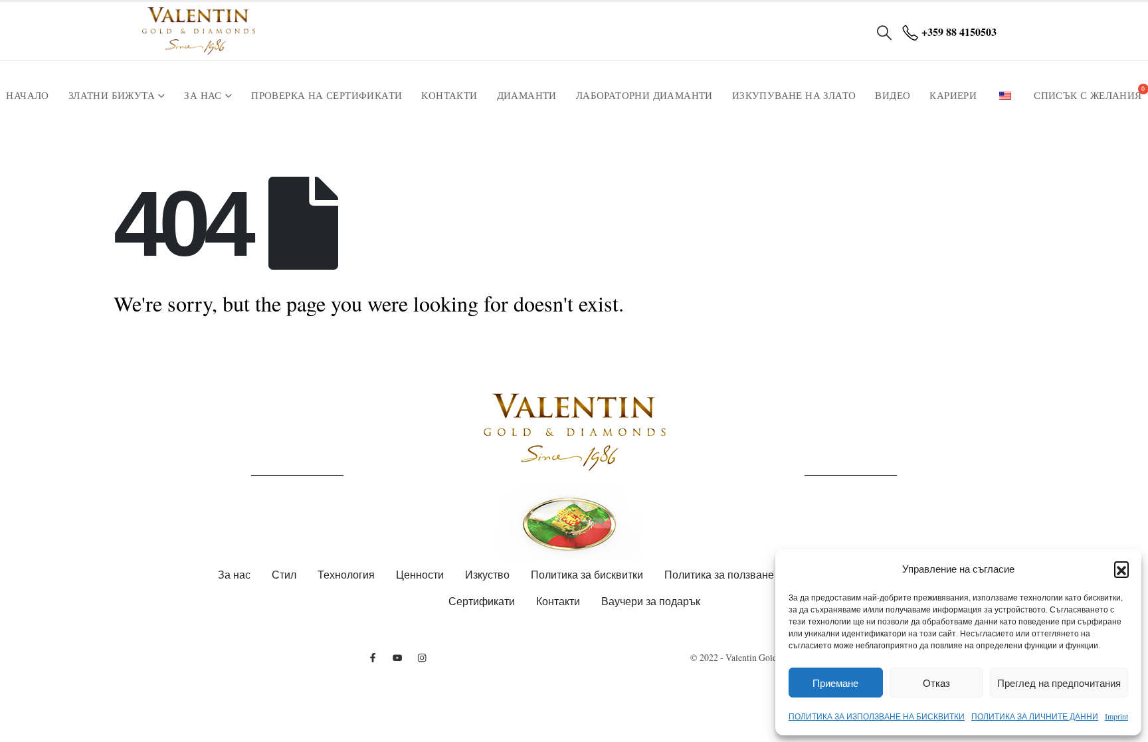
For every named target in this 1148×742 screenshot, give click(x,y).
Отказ (936, 683)
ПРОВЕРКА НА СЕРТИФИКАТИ (326, 95)
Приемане (835, 683)
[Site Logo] (198, 31)
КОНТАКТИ (449, 95)
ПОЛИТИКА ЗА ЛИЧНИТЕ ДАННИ (1034, 716)
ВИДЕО (892, 95)
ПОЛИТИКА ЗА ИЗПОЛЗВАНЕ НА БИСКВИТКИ (877, 716)
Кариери (953, 95)
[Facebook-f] (373, 657)
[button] (1121, 568)
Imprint (1116, 716)
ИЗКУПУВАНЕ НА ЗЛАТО (794, 95)
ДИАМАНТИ (527, 95)
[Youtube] (398, 657)
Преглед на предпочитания (1059, 683)
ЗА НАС (202, 95)
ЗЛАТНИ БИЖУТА (111, 95)
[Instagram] (422, 657)
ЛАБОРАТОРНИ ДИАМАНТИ (644, 95)
